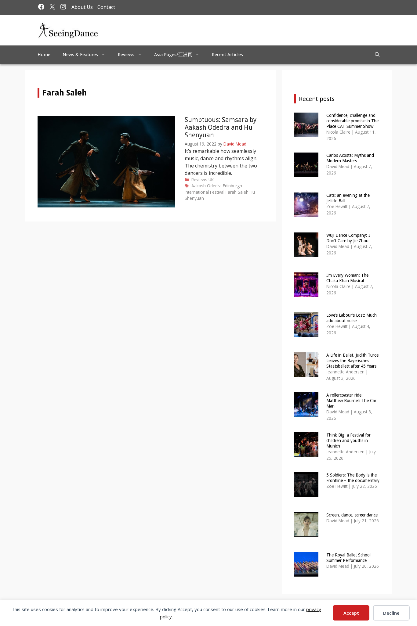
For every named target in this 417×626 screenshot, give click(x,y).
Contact (106, 7)
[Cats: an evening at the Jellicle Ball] (306, 212)
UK (211, 179)
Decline (391, 613)
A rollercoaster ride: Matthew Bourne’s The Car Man (351, 400)
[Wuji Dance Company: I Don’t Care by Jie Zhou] (306, 252)
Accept (351, 613)
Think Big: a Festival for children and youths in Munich (348, 440)
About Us (82, 7)
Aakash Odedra (206, 186)
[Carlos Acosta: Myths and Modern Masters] (306, 172)
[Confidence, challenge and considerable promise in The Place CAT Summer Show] (306, 132)
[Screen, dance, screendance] (306, 532)
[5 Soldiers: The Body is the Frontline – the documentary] (306, 492)
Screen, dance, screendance (352, 515)
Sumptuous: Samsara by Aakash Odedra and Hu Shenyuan (220, 127)
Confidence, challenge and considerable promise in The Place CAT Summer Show (352, 121)
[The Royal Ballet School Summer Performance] (306, 572)
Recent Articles (227, 54)
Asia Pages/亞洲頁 (173, 54)
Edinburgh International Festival (213, 189)
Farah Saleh (237, 192)
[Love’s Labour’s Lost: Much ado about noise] (306, 332)
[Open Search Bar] (377, 54)
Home (44, 54)
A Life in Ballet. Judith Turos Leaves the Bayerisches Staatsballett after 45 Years (352, 361)
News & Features (80, 54)
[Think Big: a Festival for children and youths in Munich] (306, 452)
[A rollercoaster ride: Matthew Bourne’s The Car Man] (306, 412)
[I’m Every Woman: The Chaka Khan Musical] (306, 292)
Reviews (126, 54)
